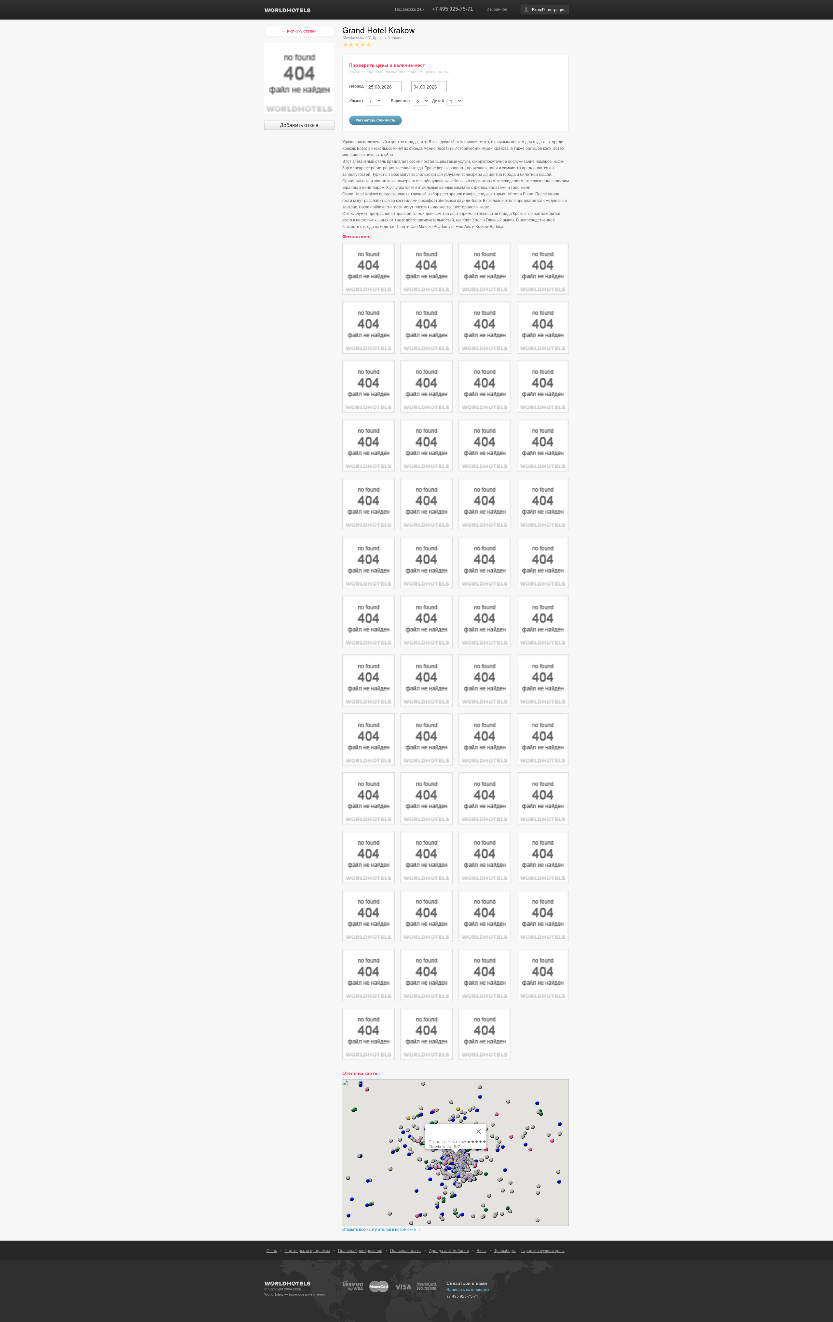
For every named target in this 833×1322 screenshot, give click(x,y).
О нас (271, 1250)
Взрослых (401, 101)
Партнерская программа (307, 1250)
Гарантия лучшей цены (543, 1250)
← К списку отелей (299, 31)
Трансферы (505, 1250)
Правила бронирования (360, 1250)
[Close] (478, 1131)
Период (356, 86)
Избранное (496, 9)
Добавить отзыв (299, 125)
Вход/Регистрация (549, 9)
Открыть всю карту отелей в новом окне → (381, 1229)
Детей (438, 101)
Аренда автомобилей (449, 1250)
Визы (481, 1250)
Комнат (356, 101)
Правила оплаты (405, 1250)
